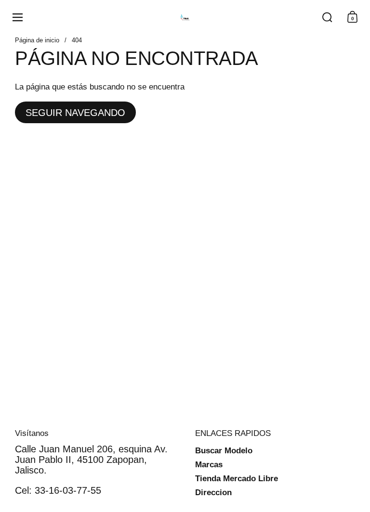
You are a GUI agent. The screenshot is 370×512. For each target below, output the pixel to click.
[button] (327, 17)
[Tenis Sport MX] (185, 17)
